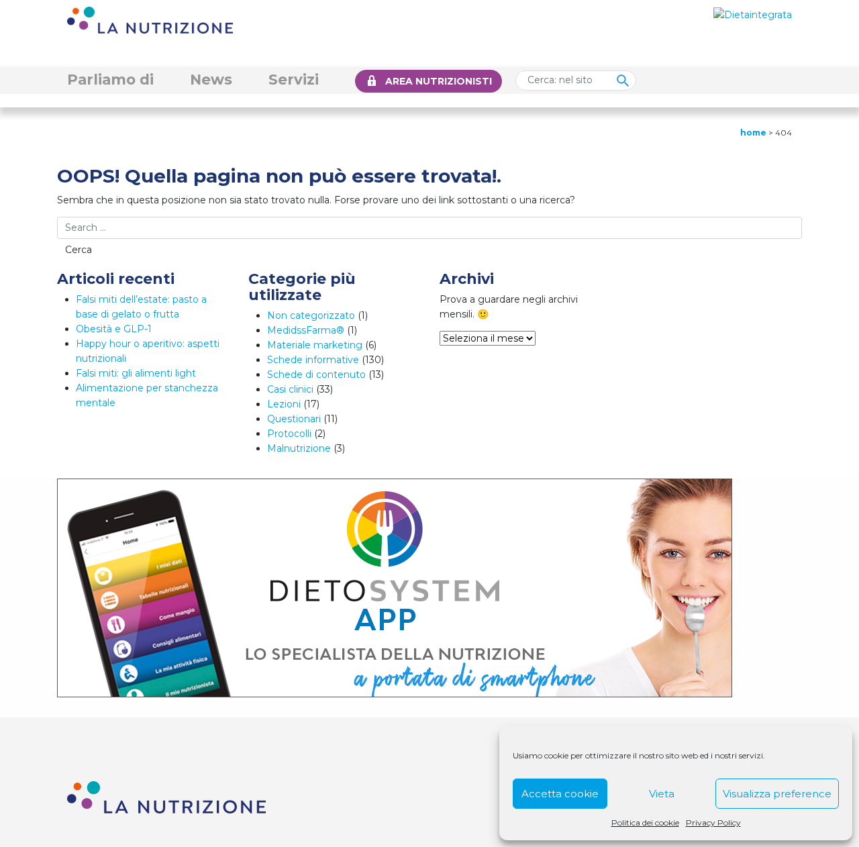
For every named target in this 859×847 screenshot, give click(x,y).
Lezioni (284, 404)
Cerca (78, 250)
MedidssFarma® (305, 330)
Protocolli (289, 434)
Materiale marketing (314, 345)
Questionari (294, 419)
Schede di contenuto (316, 374)
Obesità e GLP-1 (114, 329)
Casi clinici (290, 389)
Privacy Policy (713, 822)
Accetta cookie (560, 793)
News (211, 79)
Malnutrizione (299, 448)
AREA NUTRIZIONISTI (438, 81)
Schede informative (313, 360)
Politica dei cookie (645, 822)
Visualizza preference (777, 793)
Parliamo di (110, 79)
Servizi (293, 79)
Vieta (661, 793)
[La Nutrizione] (150, 19)
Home (753, 133)
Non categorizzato (311, 315)
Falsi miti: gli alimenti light (136, 373)
